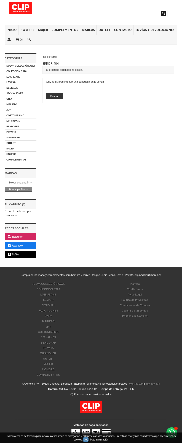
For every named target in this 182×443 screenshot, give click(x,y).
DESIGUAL (12, 88)
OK (86, 439)
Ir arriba (135, 283)
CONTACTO (123, 30)
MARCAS (88, 30)
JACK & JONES (14, 93)
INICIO (11, 30)
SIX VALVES (13, 121)
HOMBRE (27, 30)
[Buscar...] (29, 40)
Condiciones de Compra (135, 305)
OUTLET (104, 30)
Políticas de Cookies (134, 315)
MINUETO (11, 104)
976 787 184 (136, 383)
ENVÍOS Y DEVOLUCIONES (155, 30)
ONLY (9, 99)
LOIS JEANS (13, 77)
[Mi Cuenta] (9, 40)
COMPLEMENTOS (65, 30)
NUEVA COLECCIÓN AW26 (20, 65)
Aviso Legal (135, 294)
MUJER (43, 30)
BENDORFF (12, 126)
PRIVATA (11, 132)
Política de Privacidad (134, 299)
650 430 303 (153, 383)
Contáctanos (135, 289)
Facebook (17, 245)
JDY (8, 110)
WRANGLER (13, 137)
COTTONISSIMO (15, 115)
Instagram (17, 236)
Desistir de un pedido (135, 310)
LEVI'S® (11, 82)
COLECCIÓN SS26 (16, 71)
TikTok (15, 254)
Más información (99, 439)
